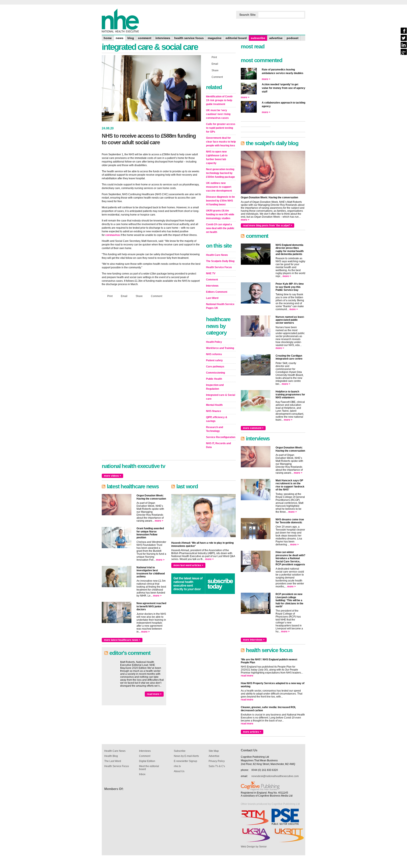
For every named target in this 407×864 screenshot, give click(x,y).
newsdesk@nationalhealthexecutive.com (275, 776)
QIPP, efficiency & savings (216, 419)
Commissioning (215, 372)
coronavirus (112, 235)
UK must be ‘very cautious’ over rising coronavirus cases (218, 114)
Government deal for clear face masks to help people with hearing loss (221, 141)
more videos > (112, 475)
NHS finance (213, 411)
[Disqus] (151, 357)
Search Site (247, 14)
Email (124, 296)
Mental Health (214, 404)
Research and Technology (214, 429)
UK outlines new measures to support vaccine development (219, 187)
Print (110, 296)
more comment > (253, 428)
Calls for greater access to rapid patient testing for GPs (220, 128)
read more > (154, 694)
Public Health (214, 378)
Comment (156, 296)
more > (159, 520)
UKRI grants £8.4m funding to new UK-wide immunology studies (220, 214)
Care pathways (215, 366)
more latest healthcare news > (122, 640)
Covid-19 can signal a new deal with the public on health (220, 228)
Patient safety (214, 360)
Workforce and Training (220, 348)
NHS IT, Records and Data (218, 445)
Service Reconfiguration (220, 437)
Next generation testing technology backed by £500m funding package (220, 173)
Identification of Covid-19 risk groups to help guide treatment (219, 100)
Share (139, 296)
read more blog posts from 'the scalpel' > (267, 225)
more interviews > (254, 639)
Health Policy (214, 341)
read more (247, 675)
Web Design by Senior (254, 846)
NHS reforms (214, 354)
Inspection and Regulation (215, 387)
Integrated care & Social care (220, 396)
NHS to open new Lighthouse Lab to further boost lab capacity (216, 157)
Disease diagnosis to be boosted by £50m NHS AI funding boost (220, 200)
